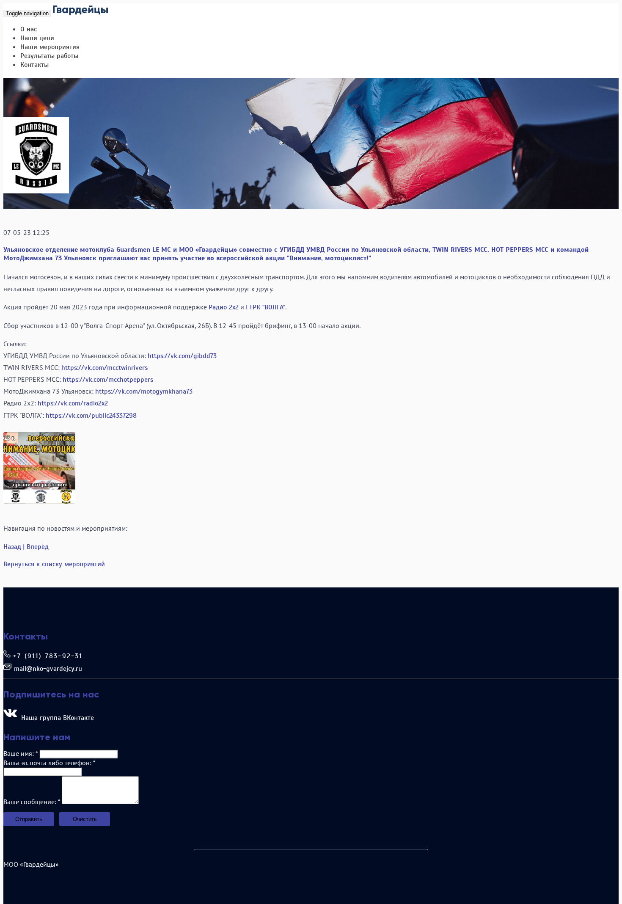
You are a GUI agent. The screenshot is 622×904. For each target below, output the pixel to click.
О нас (28, 29)
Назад (12, 547)
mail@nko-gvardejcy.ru (48, 668)
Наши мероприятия (50, 47)
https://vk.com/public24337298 (91, 415)
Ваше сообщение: (31, 801)
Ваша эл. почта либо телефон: (49, 762)
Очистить (85, 819)
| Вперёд (36, 547)
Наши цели (37, 38)
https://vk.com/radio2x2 (73, 403)
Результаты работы (49, 56)
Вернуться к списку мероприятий (54, 564)
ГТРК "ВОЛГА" (265, 307)
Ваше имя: (20, 753)
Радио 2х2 (224, 307)
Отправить (28, 819)
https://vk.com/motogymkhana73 (144, 391)
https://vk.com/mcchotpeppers (108, 379)
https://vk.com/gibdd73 (182, 356)
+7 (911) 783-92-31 (48, 656)
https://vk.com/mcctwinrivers (104, 368)
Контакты (34, 65)
